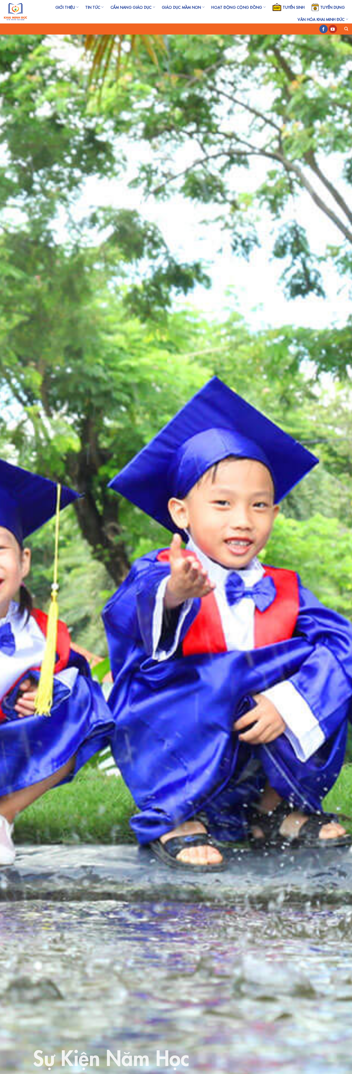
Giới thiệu (65, 7)
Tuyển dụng (332, 7)
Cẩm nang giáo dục (131, 7)
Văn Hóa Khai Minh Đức (321, 19)
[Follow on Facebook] (323, 29)
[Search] (346, 29)
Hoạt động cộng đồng (236, 7)
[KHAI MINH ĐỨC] (15, 12)
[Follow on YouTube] (333, 29)
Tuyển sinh (294, 7)
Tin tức (92, 7)
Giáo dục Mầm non (181, 7)
